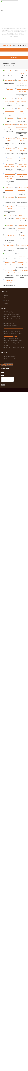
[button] (3, 5)
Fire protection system (14, 49)
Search (1, 10)
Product (9, 45)
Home (4, 45)
